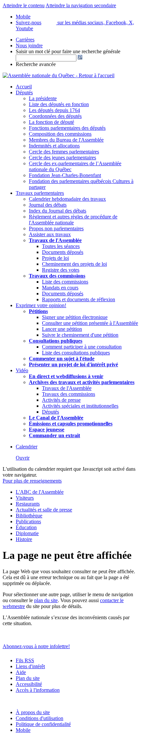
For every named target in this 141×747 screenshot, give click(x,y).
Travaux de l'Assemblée (55, 240)
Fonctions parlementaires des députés (67, 128)
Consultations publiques (55, 341)
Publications (28, 521)
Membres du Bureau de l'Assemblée (66, 140)
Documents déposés (62, 252)
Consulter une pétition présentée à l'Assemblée (90, 323)
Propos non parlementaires (56, 228)
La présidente (43, 98)
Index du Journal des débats (57, 211)
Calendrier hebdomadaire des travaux (67, 199)
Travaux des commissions (57, 276)
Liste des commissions (65, 281)
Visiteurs (25, 498)
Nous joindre (29, 45)
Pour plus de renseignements (32, 481)
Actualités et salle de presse (44, 509)
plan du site (46, 600)
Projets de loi (55, 258)
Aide (21, 672)
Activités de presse (61, 400)
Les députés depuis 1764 (54, 110)
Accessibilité (29, 684)
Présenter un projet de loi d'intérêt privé (73, 364)
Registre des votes (60, 270)
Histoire (24, 539)
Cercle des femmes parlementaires (64, 151)
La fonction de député (51, 122)
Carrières (25, 39)
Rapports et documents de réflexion (78, 299)
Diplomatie (27, 533)
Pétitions (38, 311)
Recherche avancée (36, 64)
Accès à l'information (38, 690)
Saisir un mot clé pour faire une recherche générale (68, 51)
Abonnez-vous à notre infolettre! (36, 646)
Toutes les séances (61, 246)
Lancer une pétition (62, 329)
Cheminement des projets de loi (74, 264)
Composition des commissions (60, 134)
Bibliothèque (29, 515)
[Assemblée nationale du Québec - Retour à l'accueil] (58, 75)
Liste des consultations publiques (76, 352)
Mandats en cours (60, 287)
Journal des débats (48, 205)
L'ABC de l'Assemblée (40, 492)
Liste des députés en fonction (59, 104)
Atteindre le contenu (24, 5)
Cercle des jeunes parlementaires (62, 157)
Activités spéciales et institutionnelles (80, 406)
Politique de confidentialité (43, 724)
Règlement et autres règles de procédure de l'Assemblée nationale (73, 219)
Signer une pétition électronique (75, 317)
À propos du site (33, 712)
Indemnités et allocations (54, 145)
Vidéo (22, 370)
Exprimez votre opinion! (41, 305)
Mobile (23, 730)
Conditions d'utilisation (39, 718)
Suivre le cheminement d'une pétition (80, 335)
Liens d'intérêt (30, 666)
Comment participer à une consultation (82, 347)
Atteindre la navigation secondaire (81, 5)
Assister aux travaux (50, 234)
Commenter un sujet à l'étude (61, 358)
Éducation (26, 527)
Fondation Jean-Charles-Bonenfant (65, 175)
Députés (24, 92)
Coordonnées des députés (55, 116)
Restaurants (28, 504)
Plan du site (28, 678)
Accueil (24, 86)
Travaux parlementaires (40, 193)
